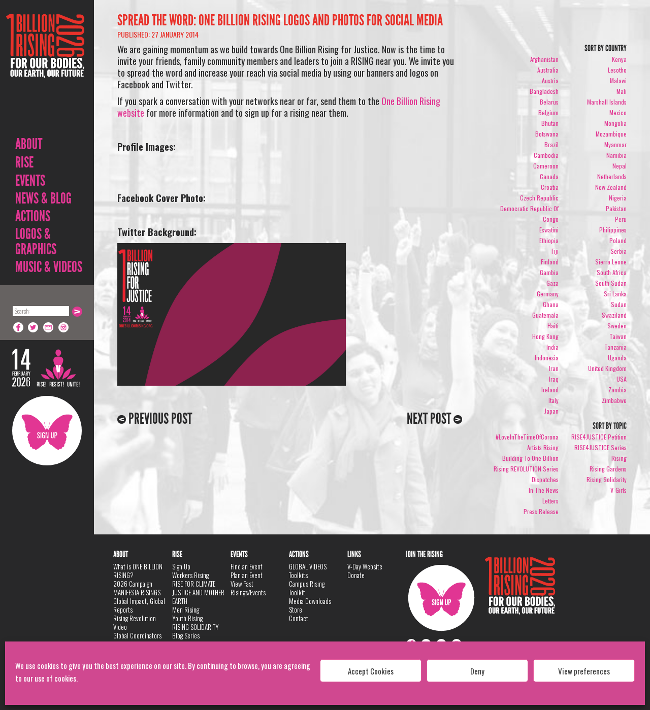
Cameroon (546, 165)
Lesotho (617, 69)
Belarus (549, 101)
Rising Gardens (608, 468)
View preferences (584, 671)
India (552, 347)
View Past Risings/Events (248, 588)
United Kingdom (607, 368)
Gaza (552, 283)
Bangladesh (544, 91)
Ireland (550, 389)
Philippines (613, 229)
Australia (548, 69)
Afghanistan (544, 59)
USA (621, 379)
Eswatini (549, 229)
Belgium (548, 112)
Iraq (554, 379)
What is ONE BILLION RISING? (137, 570)
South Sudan (611, 283)
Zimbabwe (614, 400)
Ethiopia (549, 240)
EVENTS (30, 181)
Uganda (617, 357)
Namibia (616, 155)
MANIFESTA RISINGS (136, 592)
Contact (298, 618)
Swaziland (614, 315)
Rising (619, 458)
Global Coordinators (137, 635)
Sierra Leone (611, 261)
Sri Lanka (615, 293)
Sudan (619, 304)
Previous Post (159, 419)
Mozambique (611, 133)
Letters (550, 500)
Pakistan (616, 208)
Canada (549, 176)
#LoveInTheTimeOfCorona (527, 436)
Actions (32, 216)
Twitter (33, 327)
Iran (554, 368)
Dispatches (545, 479)
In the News (544, 490)
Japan (551, 411)
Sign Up (47, 430)
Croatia (550, 187)
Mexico (618, 112)
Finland (550, 261)
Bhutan (550, 123)
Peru (621, 219)
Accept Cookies (371, 671)
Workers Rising (190, 575)
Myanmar (615, 144)
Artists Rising (543, 447)
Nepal (619, 165)
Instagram (64, 327)
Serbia (618, 251)
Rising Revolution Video (134, 622)
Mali (621, 91)
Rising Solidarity (607, 479)
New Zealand (611, 187)
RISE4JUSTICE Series (600, 447)
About (28, 144)
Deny (477, 671)
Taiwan (618, 336)
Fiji (555, 251)
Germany (548, 293)
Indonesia (547, 357)
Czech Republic (539, 197)
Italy (553, 400)
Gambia (549, 272)
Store (295, 609)
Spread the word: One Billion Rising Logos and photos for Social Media (280, 20)
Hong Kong (545, 336)
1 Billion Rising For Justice (45, 71)
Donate (356, 575)
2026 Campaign (132, 584)
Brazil (551, 144)
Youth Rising (187, 618)
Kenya (619, 59)
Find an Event (247, 566)
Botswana (547, 133)
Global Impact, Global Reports (139, 605)
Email (48, 327)
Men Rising (185, 609)
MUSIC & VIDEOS (48, 267)
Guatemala (545, 315)
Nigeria (618, 197)
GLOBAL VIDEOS (308, 566)
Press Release (541, 511)
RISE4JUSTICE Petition (599, 436)
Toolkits (298, 575)
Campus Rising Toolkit (306, 588)
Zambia (617, 389)
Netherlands (612, 176)
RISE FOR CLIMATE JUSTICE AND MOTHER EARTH (198, 592)
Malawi (618, 80)
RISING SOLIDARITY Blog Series (195, 631)
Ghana (551, 304)
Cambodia (546, 155)
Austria (550, 80)
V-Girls (618, 490)
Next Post (430, 419)
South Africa (612, 272)
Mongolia (615, 123)
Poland (618, 240)
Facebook (18, 327)
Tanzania (615, 347)
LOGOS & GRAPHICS (35, 241)
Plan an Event (247, 575)
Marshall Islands (607, 101)
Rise (24, 162)
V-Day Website (364, 566)
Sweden (617, 325)
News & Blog (43, 198)
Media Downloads (310, 601)
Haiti (553, 325)
